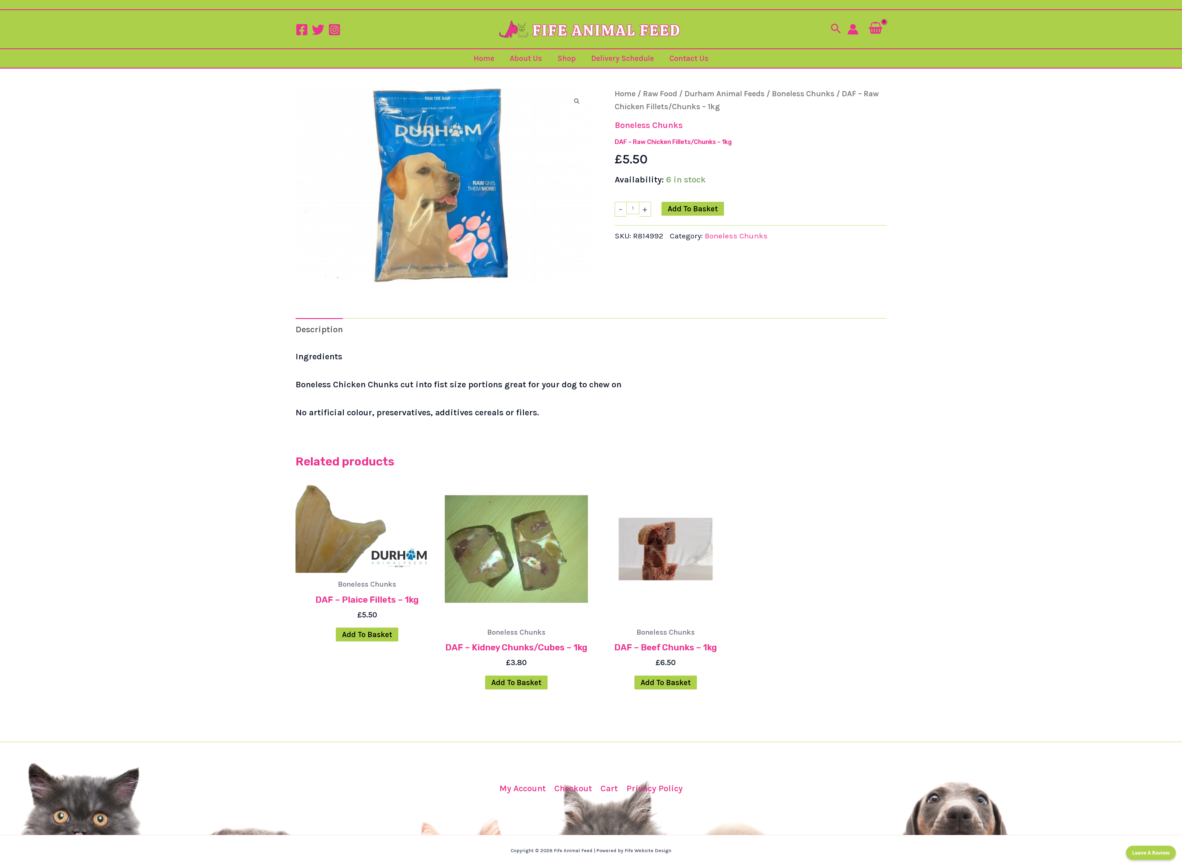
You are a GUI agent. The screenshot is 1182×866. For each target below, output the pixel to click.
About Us (526, 58)
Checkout (573, 788)
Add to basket (693, 208)
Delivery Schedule (622, 58)
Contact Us (689, 58)
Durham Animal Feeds (725, 93)
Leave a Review (1151, 852)
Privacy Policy (654, 788)
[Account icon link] (852, 29)
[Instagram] (334, 29)
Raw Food (660, 93)
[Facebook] (302, 29)
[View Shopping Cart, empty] (875, 29)
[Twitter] (318, 29)
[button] (835, 29)
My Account (522, 788)
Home (484, 58)
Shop (566, 58)
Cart (609, 788)
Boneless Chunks (803, 93)
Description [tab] (319, 329)
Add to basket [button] (367, 634)
